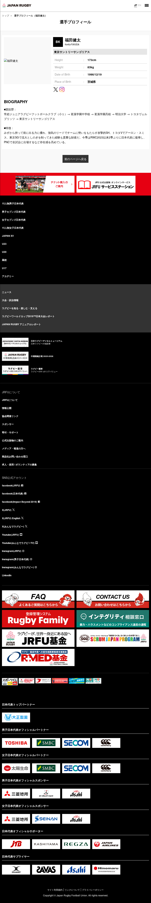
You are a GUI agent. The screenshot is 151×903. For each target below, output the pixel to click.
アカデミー (8, 276)
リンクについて (72, 889)
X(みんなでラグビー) (13, 526)
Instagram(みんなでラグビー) (18, 567)
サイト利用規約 (55, 889)
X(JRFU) (6, 510)
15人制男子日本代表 (13, 203)
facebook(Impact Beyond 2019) (19, 501)
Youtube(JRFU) (10, 534)
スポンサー (8, 424)
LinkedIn (6, 575)
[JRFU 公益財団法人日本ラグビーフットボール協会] (16, 5)
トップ (5, 15)
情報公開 (6, 408)
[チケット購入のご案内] (45, 184)
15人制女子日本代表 (13, 227)
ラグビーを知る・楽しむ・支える (19, 308)
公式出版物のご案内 (12, 440)
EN (139, 5)
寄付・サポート (10, 432)
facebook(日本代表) (12, 493)
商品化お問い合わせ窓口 (15, 456)
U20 (4, 252)
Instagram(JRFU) (11, 551)
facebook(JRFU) (11, 485)
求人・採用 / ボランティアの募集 (19, 464)
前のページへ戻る (75, 159)
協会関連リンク (10, 416)
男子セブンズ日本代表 (14, 211)
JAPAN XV (8, 236)
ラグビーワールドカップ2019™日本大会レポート (28, 316)
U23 (4, 244)
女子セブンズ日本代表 (14, 219)
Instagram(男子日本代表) (15, 559)
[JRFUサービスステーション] (105, 184)
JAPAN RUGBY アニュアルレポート (21, 324)
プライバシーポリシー (93, 889)
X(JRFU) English (11, 518)
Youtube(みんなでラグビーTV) (18, 543)
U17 (4, 268)
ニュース (6, 292)
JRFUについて (10, 400)
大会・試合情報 (10, 300)
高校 (4, 260)
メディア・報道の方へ (14, 448)
